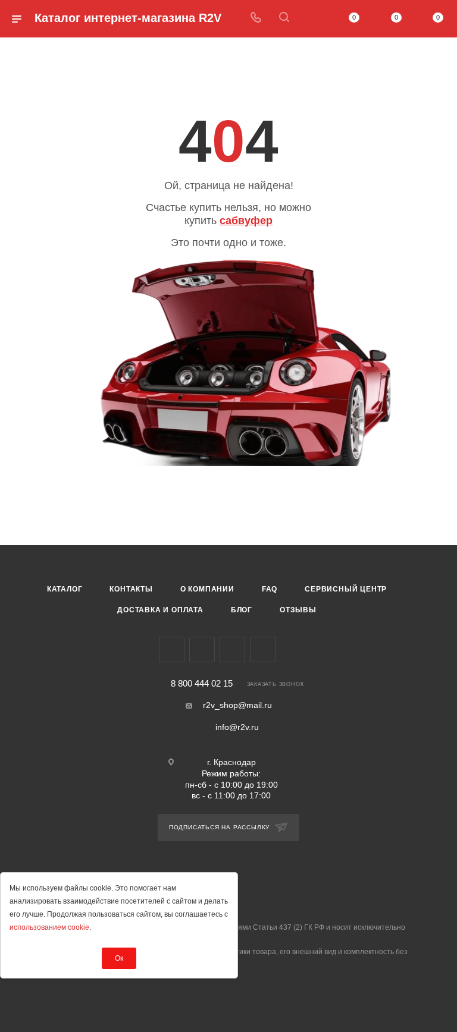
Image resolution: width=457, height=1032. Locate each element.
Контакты (130, 589)
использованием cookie (49, 927)
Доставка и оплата (160, 610)
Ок (119, 958)
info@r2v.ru (237, 727)
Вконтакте (171, 649)
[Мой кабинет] (312, 18)
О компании (207, 589)
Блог (241, 610)
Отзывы (298, 610)
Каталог (65, 589)
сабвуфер (246, 220)
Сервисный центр (346, 589)
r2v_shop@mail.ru (237, 705)
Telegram (202, 649)
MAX (263, 649)
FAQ (269, 589)
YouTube (232, 649)
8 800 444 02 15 (202, 683)
